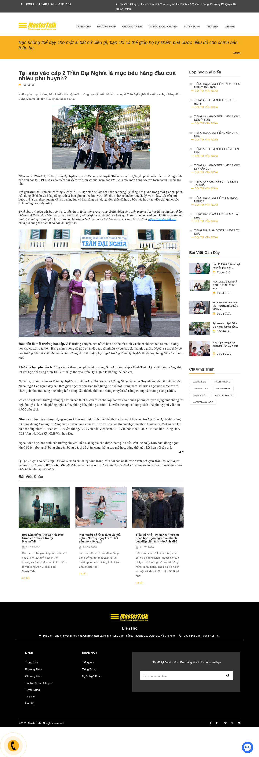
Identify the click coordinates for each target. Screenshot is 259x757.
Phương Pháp (106, 26)
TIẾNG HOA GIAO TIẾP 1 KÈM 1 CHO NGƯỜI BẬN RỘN (217, 87)
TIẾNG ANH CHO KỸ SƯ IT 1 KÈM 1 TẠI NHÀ (216, 185)
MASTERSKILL (200, 395)
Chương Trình (132, 26)
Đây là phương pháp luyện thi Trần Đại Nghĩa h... (225, 346)
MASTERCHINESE (224, 395)
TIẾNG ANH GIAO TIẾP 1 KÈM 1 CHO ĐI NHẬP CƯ (217, 169)
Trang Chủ (83, 26)
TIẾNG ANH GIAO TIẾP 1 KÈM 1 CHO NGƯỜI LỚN (217, 120)
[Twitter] (225, 723)
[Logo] (38, 26)
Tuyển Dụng (192, 26)
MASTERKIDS (199, 382)
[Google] (218, 723)
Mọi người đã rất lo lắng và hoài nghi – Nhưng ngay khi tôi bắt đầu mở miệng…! (100, 538)
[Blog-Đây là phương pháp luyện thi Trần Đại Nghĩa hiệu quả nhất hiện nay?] (199, 348)
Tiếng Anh (88, 662)
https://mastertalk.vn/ (162, 219)
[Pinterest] (232, 723)
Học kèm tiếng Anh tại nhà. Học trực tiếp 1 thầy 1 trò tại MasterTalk (43, 538)
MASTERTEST (223, 388)
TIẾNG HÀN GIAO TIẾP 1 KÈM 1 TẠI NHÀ (216, 217)
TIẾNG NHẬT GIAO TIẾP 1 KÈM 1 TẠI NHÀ (217, 234)
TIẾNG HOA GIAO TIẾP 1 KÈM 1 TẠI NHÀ (216, 136)
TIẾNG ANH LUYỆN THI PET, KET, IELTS (214, 103)
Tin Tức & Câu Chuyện (162, 26)
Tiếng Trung (89, 669)
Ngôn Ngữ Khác (91, 676)
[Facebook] (210, 723)
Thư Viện (212, 26)
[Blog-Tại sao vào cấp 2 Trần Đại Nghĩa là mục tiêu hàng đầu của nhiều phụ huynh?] (199, 328)
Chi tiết (25, 578)
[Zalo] (247, 747)
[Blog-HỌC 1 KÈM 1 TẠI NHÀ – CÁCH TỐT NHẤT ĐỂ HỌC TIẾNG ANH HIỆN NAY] (199, 285)
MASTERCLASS (200, 388)
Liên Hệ (230, 26)
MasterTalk (34, 723)
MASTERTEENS (222, 382)
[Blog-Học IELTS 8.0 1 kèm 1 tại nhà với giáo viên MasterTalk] (199, 268)
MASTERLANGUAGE (203, 402)
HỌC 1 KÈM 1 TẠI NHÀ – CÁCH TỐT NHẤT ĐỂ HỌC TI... (226, 285)
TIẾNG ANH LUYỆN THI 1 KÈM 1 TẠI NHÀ (216, 152)
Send (226, 675)
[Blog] (44, 507)
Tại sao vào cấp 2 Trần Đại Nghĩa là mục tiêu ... (225, 325)
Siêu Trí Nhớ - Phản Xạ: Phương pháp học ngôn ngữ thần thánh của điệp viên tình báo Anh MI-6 (157, 538)
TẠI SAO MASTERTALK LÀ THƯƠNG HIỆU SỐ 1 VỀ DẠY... (225, 306)
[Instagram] (239, 723)
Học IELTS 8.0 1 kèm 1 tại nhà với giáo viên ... (226, 266)
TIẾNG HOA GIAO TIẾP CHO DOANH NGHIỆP (216, 201)
